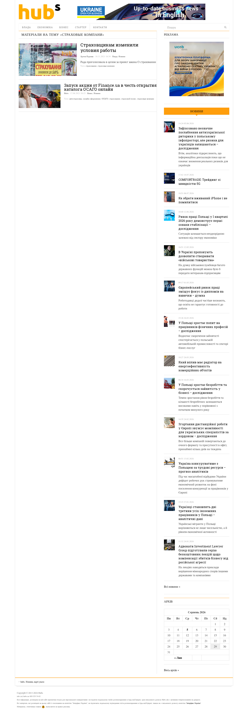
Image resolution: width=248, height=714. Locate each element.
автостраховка (75, 98)
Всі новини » (172, 586)
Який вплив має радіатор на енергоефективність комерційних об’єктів (199, 366)
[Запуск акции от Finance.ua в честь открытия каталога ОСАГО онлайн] (39, 96)
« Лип (178, 658)
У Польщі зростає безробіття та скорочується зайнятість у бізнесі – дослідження (202, 389)
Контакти (100, 27)
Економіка (45, 27)
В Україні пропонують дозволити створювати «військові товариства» (196, 256)
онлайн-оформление (92, 98)
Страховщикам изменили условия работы (109, 47)
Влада (26, 27)
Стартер (80, 27)
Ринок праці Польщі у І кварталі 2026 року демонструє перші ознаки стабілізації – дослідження (203, 222)
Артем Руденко (86, 56)
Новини (122, 56)
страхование (91, 65)
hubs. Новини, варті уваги (39, 12)
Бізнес (63, 27)
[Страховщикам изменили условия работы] (48, 59)
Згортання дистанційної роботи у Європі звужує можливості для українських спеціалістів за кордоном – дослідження (203, 430)
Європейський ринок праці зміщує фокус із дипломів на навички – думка (200, 291)
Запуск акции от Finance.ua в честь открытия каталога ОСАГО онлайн (110, 87)
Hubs (66, 93)
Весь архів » (171, 670)
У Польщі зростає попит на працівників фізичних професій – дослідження (203, 327)
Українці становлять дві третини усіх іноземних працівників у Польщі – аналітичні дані (197, 513)
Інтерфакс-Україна (193, 703)
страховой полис (128, 98)
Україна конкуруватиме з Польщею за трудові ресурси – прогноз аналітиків (202, 467)
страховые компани (106, 65)
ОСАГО (105, 98)
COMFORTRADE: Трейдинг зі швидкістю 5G (199, 181)
